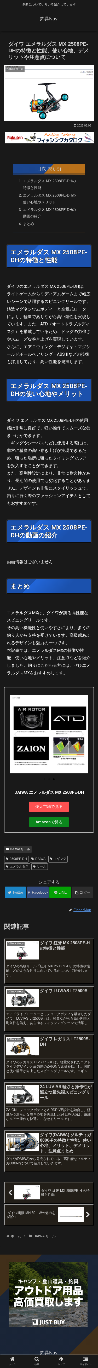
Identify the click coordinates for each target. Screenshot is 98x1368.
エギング (60, 859)
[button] (15, 734)
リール (41, 866)
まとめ (28, 224)
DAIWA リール (20, 849)
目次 (41, 168)
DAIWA (40, 859)
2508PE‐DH (18, 859)
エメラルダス (19, 866)
